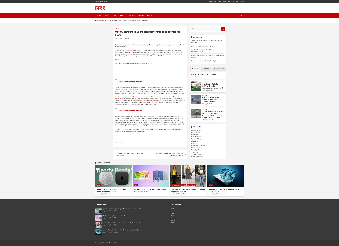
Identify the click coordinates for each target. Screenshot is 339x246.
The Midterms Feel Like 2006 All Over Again (203, 61)
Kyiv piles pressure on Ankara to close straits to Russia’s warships (211, 100)
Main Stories (195, 137)
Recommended (195, 145)
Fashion (230, 1)
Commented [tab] (219, 69)
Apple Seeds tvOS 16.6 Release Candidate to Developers (130, 154)
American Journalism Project (141, 45)
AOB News (127, 38)
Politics (242, 1)
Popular (193, 141)
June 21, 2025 (195, 76)
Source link (118, 142)
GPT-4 (160, 56)
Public (193, 143)
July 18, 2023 (119, 38)
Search (223, 29)
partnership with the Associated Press (148, 100)
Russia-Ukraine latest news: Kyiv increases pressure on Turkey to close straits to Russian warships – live (212, 114)
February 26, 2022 (207, 90)
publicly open (129, 97)
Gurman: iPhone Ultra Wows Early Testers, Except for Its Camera (225, 190)
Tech (215, 1)
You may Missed (103, 163)
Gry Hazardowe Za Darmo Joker (203, 74)
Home (210, 1)
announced (130, 50)
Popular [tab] (195, 69)
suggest (134, 98)
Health (224, 1)
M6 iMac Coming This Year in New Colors (203, 46)
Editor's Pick (194, 130)
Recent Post (101, 205)
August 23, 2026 (101, 194)
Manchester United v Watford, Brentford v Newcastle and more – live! (212, 86)
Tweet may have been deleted (130, 81)
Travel (219, 1)
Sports (236, 1)
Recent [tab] (206, 69)
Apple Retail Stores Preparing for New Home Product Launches (111, 190)
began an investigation (158, 91)
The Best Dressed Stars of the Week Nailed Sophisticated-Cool (122, 223)
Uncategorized (195, 156)
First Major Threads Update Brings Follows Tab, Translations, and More (169, 154)
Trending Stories (196, 154)
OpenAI (117, 45)
